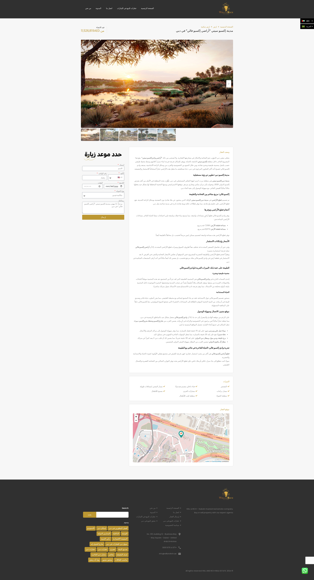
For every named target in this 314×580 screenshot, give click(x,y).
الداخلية (116, 533)
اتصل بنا (109, 8)
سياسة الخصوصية (172, 525)
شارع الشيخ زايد (97, 544)
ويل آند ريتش (94, 560)
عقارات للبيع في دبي (171, 521)
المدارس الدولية (104, 533)
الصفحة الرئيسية (147, 8)
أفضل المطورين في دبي (118, 528)
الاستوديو (90, 528)
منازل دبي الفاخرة (99, 554)
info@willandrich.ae (168, 553)
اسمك (121, 165)
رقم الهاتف (102, 173)
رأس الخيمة (105, 538)
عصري (112, 549)
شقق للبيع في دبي (148, 521)
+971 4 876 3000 (169, 547)
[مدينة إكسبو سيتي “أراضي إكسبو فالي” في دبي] (181, 434)
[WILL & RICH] (226, 13)
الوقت (100, 183)
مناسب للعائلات (121, 560)
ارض (215, 27)
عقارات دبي (102, 549)
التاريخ (121, 183)
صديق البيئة (122, 549)
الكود (122, 173)
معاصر (111, 554)
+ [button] (136, 416)
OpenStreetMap (216, 461)
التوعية (124, 533)
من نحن (88, 8)
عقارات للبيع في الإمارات (127, 8)
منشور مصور (107, 560)
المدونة (98, 8)
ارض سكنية (205, 27)
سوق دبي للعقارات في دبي (116, 544)
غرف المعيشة (122, 554)
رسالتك (121, 201)
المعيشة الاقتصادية (120, 538)
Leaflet (207, 461)
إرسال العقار (174, 517)
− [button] (136, 420)
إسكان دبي (101, 528)
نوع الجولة (120, 191)
